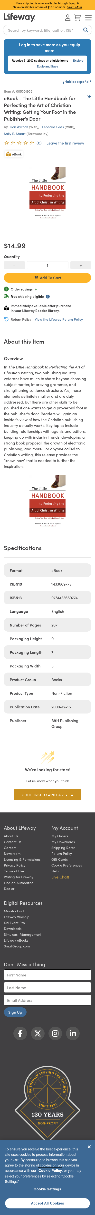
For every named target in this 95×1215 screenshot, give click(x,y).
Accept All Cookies (47, 1203)
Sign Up (15, 1012)
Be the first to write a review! (47, 794)
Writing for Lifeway (18, 876)
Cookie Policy (50, 1170)
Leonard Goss (53, 126)
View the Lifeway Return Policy (59, 319)
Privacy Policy (14, 865)
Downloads (12, 928)
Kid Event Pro (14, 922)
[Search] (84, 30)
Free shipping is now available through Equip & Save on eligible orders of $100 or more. (47, 5)
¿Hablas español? (77, 81)
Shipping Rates (63, 847)
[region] (47, 1177)
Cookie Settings (47, 1188)
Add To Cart (50, 277)
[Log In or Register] (68, 17)
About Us (11, 835)
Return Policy (61, 853)
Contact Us (12, 841)
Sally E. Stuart (15, 133)
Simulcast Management (22, 934)
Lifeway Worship (16, 916)
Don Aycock (19, 126)
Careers (10, 847)
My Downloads (63, 841)
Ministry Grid (14, 910)
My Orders (59, 835)
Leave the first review (65, 142)
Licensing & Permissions (22, 859)
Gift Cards (59, 859)
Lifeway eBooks (16, 940)
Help (55, 870)
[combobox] (47, 30)
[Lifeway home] (19, 17)
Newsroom (12, 853)
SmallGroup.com (17, 946)
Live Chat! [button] (60, 876)
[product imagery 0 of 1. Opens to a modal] (47, 193)
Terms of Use (14, 870)
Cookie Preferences (66, 865)
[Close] (89, 1146)
